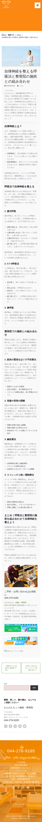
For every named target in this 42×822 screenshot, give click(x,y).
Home (4, 35)
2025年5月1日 (10, 86)
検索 (5, 684)
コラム (21, 86)
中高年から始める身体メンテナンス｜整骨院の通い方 (31, 668)
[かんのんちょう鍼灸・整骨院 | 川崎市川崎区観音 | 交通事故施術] (6, 4)
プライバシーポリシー (21, 804)
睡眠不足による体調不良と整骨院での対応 (11, 668)
